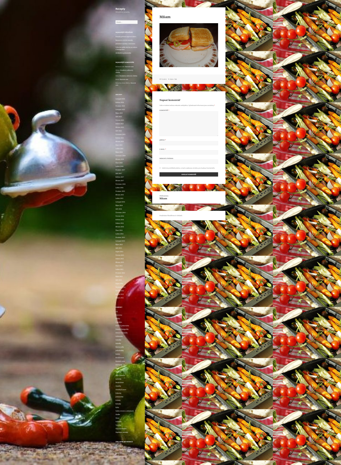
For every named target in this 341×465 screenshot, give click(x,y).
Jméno (162, 140)
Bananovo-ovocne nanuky (124, 40)
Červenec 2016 (120, 184)
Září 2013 (119, 248)
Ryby (117, 407)
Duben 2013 (120, 259)
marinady (119, 365)
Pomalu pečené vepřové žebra (126, 37)
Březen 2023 (120, 127)
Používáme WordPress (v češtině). (170, 216)
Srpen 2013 (119, 252)
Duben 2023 (120, 124)
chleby (118, 319)
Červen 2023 (120, 120)
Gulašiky (118, 340)
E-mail (162, 149)
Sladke (118, 414)
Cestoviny (119, 315)
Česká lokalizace (121, 457)
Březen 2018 (120, 159)
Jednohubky (120, 351)
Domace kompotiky (122, 329)
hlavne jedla (120, 347)
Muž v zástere (120, 375)
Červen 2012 (120, 291)
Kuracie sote (129, 67)
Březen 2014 (120, 227)
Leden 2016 (119, 188)
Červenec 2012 (120, 287)
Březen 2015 (120, 195)
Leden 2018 (119, 166)
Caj (117, 311)
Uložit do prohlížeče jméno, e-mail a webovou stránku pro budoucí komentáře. (188, 168)
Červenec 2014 (120, 212)
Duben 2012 (120, 298)
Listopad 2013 (120, 241)
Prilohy (118, 400)
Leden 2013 (119, 269)
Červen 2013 (120, 255)
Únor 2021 (119, 145)
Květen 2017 (120, 177)
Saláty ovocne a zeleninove (125, 411)
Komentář (164, 110)
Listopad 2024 (120, 99)
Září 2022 (119, 131)
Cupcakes (119, 322)
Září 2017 (119, 173)
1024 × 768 (173, 79)
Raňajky (118, 404)
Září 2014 (119, 209)
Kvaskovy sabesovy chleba (128, 76)
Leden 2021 (119, 149)
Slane (117, 418)
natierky (118, 379)
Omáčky (118, 386)
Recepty (120, 8)
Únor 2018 (119, 163)
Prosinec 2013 (120, 237)
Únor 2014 (119, 230)
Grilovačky (119, 336)
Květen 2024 (120, 102)
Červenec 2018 (120, 156)
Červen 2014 (120, 216)
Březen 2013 (120, 262)
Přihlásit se (119, 446)
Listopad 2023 (120, 109)
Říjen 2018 (119, 152)
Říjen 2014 (119, 205)
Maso (117, 368)
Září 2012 (119, 280)
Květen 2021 (120, 138)
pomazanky (119, 397)
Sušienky (119, 422)
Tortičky (118, 425)
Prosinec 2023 (120, 106)
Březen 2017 (120, 181)
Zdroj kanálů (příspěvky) (124, 450)
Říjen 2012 (119, 276)
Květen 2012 (120, 294)
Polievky (118, 393)
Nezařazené (120, 382)
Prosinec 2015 (120, 191)
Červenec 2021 (120, 134)
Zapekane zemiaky (122, 432)
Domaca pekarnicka (122, 326)
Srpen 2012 (119, 284)
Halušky (118, 343)
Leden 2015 (119, 198)
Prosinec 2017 (120, 170)
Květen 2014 (120, 220)
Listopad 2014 (120, 202)
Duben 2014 (120, 223)
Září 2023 (119, 117)
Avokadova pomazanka (123, 53)
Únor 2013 (119, 266)
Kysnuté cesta (120, 361)
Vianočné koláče (121, 429)
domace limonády (122, 333)
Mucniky (118, 372)
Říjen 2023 (119, 113)
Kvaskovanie (120, 358)
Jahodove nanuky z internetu (125, 44)
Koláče (118, 354)
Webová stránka (166, 158)
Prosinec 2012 (120, 273)
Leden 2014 (119, 234)
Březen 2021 (120, 141)
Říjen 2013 (119, 244)
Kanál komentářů (121, 453)
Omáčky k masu (121, 390)
